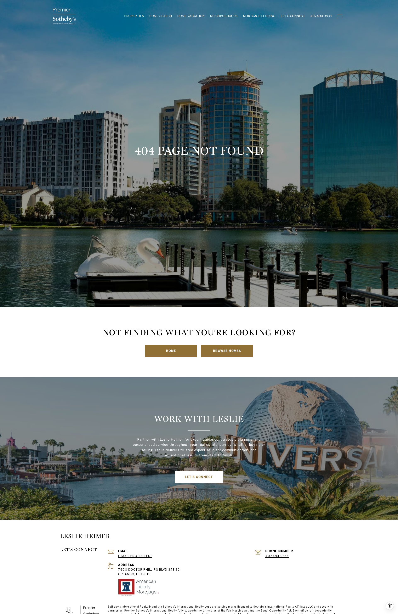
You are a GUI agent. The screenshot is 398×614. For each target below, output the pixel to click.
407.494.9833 (277, 556)
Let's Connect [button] (199, 477)
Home (171, 351)
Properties (134, 16)
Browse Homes (227, 351)
